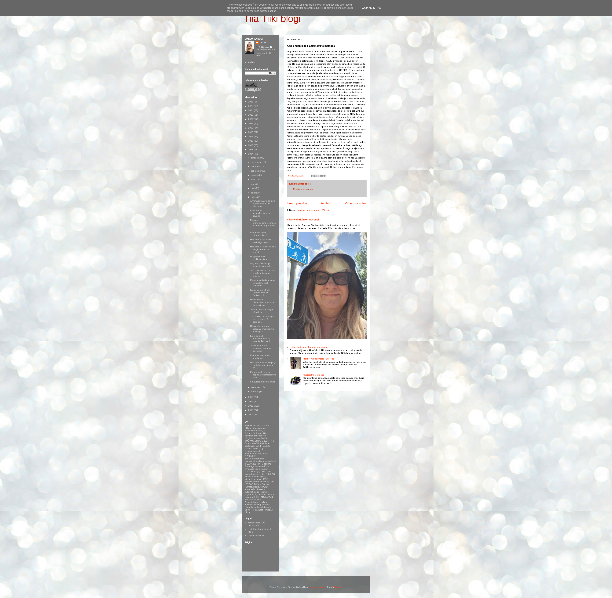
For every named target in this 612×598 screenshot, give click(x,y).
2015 (251, 149)
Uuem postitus (297, 203)
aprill (253, 192)
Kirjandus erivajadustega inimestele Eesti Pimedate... (262, 283)
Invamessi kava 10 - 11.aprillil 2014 (260, 234)
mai (253, 188)
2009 (251, 414)
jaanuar (255, 391)
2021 (251, 123)
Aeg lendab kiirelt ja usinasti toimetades (261, 264)
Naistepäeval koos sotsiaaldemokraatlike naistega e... (262, 329)
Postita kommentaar (303, 189)
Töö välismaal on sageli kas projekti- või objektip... (262, 319)
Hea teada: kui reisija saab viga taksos (260, 241)
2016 (251, 145)
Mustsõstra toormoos (313, 375)
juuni (253, 184)
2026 (251, 101)
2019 (251, 132)
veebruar (256, 387)
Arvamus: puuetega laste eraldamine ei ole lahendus (262, 204)
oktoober (255, 166)
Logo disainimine (256, 535)
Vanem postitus (356, 203)
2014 (251, 154)
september (256, 171)
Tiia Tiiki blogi (272, 18)
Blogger (338, 587)
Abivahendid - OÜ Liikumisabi (256, 524)
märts (254, 197)
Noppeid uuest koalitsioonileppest (260, 257)
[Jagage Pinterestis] (324, 175)
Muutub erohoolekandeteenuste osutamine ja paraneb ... (263, 224)
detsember (256, 157)
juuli (253, 179)
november (256, 162)
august (254, 175)
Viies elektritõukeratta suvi (303, 219)
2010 (251, 410)
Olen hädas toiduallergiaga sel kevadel (260, 213)
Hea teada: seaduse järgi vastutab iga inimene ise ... (263, 365)
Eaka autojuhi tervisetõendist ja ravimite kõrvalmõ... (261, 339)
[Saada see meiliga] (312, 175)
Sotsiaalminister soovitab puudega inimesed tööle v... (262, 273)
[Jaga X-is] (318, 175)
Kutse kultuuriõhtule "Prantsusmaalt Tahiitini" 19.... (260, 293)
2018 (251, 136)
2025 (251, 106)
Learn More (368, 8)
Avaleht (326, 203)
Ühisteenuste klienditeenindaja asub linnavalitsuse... (262, 302)
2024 (251, 110)
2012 (251, 401)
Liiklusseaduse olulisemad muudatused (309, 347)
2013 (251, 397)
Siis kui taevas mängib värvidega (261, 310)
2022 (251, 119)
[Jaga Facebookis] (321, 175)
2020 (251, 128)
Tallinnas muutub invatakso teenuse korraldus (260, 348)
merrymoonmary (317, 587)
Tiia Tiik (263, 42)
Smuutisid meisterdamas (262, 381)
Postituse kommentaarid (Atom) (313, 210)
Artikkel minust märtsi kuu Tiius (318, 358)
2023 (251, 115)
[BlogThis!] (315, 175)
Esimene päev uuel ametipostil (260, 356)
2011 (251, 406)
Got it (382, 8)
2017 (251, 141)
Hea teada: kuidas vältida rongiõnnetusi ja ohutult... (263, 249)
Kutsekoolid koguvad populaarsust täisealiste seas (263, 375)
